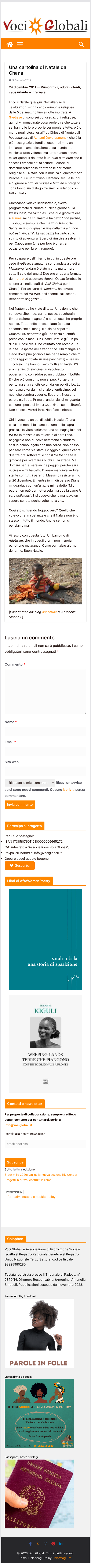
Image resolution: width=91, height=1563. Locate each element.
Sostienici (22, 865)
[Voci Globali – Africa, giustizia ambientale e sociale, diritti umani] (45, 17)
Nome (11, 722)
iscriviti (68, 789)
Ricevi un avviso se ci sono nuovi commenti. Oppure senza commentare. (45, 789)
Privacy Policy (14, 1191)
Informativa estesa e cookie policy (30, 1197)
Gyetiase (15, 117)
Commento (15, 664)
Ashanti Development (50, 138)
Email (10, 742)
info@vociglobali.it (18, 1125)
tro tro (19, 279)
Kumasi (16, 218)
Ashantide (49, 612)
